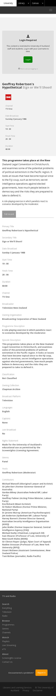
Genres (5, 628)
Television (6, 612)
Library (21, 3)
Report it (41, 672)
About (5, 654)
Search (5, 604)
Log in (28, 59)
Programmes (8, 624)
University (8, 3)
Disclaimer (38, 690)
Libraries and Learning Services (17, 687)
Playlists (6, 641)
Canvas (35, 3)
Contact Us (7, 662)
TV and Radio (9, 596)
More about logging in (29, 69)
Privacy (26, 690)
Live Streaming (9, 645)
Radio (4, 615)
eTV (4, 649)
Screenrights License (11, 658)
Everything (7, 608)
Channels (6, 632)
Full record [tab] (9, 214)
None (5, 422)
